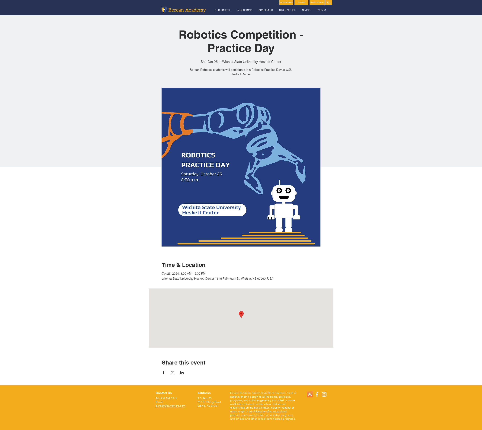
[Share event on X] (173, 372)
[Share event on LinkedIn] (182, 372)
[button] (223, 10)
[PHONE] (328, 2)
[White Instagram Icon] (324, 394)
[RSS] (310, 394)
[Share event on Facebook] (163, 372)
